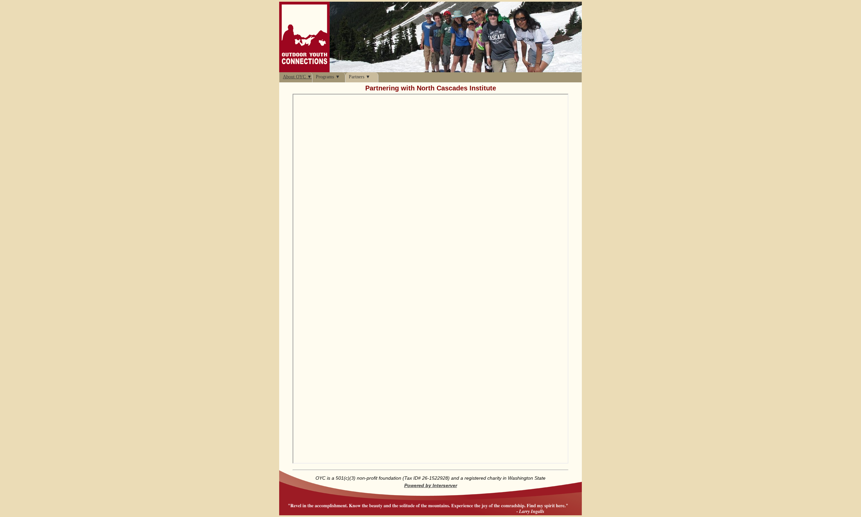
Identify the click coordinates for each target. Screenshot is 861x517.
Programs (325, 76)
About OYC (294, 76)
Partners (356, 76)
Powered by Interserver (430, 485)
